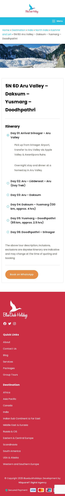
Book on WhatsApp (22, 274)
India (30, 30)
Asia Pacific (9, 399)
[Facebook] (5, 324)
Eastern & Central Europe (18, 438)
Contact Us (9, 348)
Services (8, 361)
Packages (9, 368)
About (6, 342)
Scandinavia (10, 444)
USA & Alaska (11, 457)
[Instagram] (14, 324)
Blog (5, 355)
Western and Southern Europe (21, 464)
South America (12, 451)
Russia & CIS (10, 431)
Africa (6, 392)
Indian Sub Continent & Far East (21, 418)
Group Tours (10, 374)
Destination (18, 30)
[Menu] (53, 21)
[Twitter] (9, 324)
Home (5, 30)
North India (41, 30)
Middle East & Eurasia (15, 425)
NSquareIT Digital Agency (32, 482)
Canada (7, 405)
